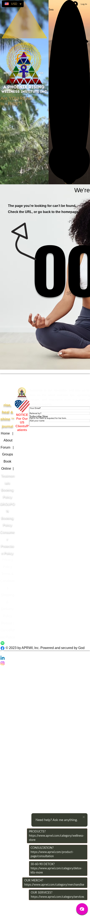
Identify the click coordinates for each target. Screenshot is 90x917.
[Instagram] (45, 663)
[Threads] (45, 653)
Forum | (7, 447)
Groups (7, 454)
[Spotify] (45, 643)
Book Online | (7, 468)
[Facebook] (45, 648)
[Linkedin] (45, 658)
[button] (69, 160)
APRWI (22, 380)
